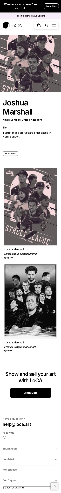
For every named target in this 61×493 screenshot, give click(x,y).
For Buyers (9, 480)
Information (10, 448)
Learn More (51, 6)
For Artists (9, 459)
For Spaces (10, 469)
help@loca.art (17, 424)
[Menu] (54, 25)
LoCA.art (16, 488)
